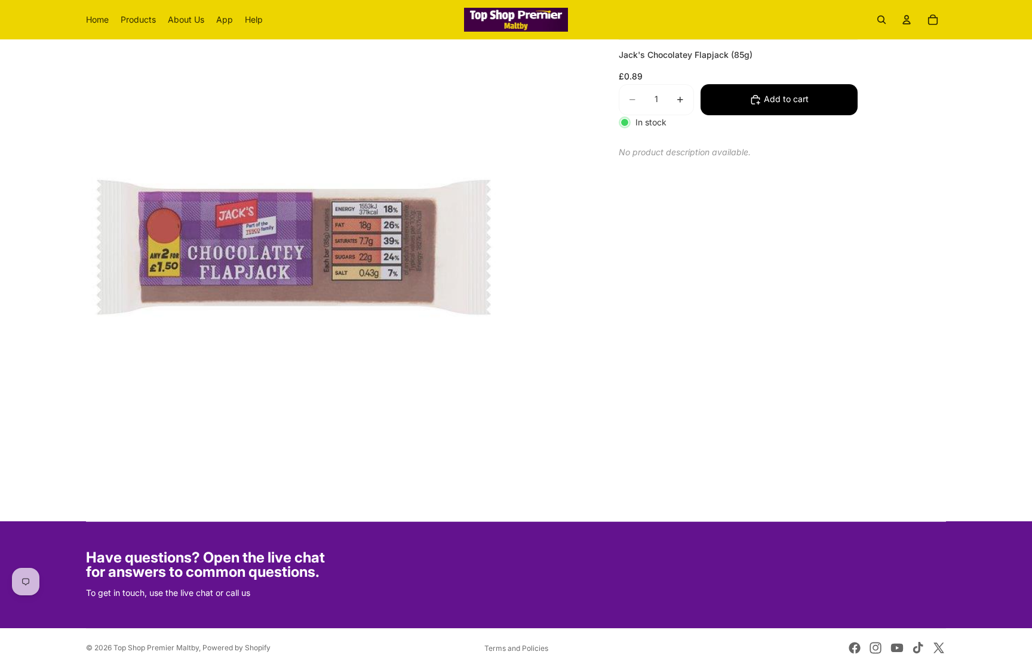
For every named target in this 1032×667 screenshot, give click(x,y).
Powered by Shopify (236, 647)
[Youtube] (897, 648)
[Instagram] (875, 648)
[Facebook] (854, 648)
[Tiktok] (918, 648)
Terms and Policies (516, 648)
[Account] (906, 20)
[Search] (881, 20)
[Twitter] (939, 648)
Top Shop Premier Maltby (156, 647)
